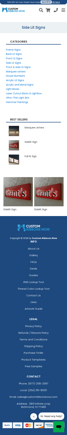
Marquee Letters (16, 71)
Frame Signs (13, 49)
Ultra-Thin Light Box (17, 97)
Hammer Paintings (17, 102)
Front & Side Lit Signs (18, 67)
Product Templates (33, 359)
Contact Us (33, 295)
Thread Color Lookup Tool (33, 289)
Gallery (33, 255)
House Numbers (15, 76)
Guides (33, 275)
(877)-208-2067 (38, 383)
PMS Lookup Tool (33, 282)
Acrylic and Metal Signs (20, 84)
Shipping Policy (33, 346)
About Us (33, 248)
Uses (33, 302)
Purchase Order (33, 353)
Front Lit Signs (14, 58)
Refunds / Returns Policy (33, 333)
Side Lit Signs (13, 63)
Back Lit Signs (14, 54)
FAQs (33, 262)
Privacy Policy (33, 326)
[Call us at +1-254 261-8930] (56, 10)
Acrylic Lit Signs (15, 80)
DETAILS (56, 2)
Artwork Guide (33, 308)
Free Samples (33, 366)
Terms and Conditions (33, 339)
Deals (33, 268)
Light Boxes (12, 89)
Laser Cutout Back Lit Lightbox (24, 93)
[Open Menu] (62, 10)
